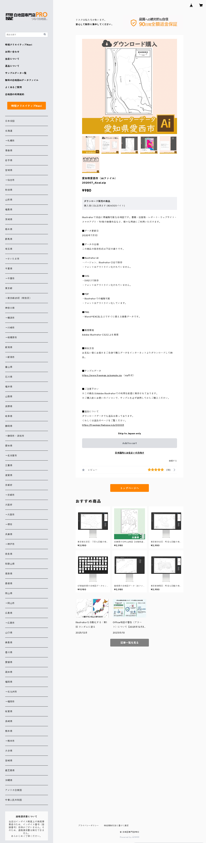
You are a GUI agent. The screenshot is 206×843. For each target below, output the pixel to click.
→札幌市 (10, 140)
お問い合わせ (12, 51)
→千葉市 (10, 278)
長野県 (8, 406)
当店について (12, 58)
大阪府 (8, 504)
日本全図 (10, 121)
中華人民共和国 (13, 799)
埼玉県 (8, 248)
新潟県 (8, 347)
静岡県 (8, 426)
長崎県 (8, 721)
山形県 (8, 199)
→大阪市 (10, 514)
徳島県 (8, 642)
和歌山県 (10, 563)
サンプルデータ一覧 (16, 73)
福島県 (8, 209)
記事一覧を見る (130, 642)
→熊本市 (10, 740)
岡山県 (8, 593)
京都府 (8, 485)
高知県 (8, 672)
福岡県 (8, 681)
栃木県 (8, 229)
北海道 (8, 130)
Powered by (126, 837)
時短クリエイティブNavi (18, 44)
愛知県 (8, 445)
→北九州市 (11, 691)
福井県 (8, 386)
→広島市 (10, 622)
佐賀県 (8, 711)
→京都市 (10, 494)
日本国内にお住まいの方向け (129, 452)
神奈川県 (10, 307)
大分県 (8, 750)
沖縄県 (8, 780)
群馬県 (8, 239)
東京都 (8, 288)
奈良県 (8, 553)
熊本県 (8, 731)
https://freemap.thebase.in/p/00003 (103, 425)
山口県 (8, 632)
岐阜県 (8, 416)
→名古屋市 (11, 455)
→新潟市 (10, 357)
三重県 (8, 465)
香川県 (8, 652)
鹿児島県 (10, 770)
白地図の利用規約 (14, 94)
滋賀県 (8, 475)
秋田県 (8, 189)
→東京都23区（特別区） (18, 298)
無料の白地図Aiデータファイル (21, 80)
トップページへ (129, 488)
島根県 (8, 583)
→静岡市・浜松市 (14, 435)
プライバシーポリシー (88, 825)
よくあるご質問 (13, 87)
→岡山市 (10, 603)
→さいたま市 (12, 258)
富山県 (8, 367)
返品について (12, 66)
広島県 (8, 613)
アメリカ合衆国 (13, 790)
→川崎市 (10, 327)
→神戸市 (10, 544)
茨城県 (8, 219)
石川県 (8, 376)
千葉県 (8, 268)
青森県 (8, 150)
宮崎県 (8, 760)
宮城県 (8, 170)
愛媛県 (8, 662)
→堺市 (8, 524)
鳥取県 (8, 573)
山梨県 (8, 396)
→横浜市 (10, 317)
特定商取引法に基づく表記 (116, 825)
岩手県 (8, 160)
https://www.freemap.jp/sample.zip (102, 375)
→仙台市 (10, 180)
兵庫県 (8, 534)
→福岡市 (10, 701)
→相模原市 (11, 337)
